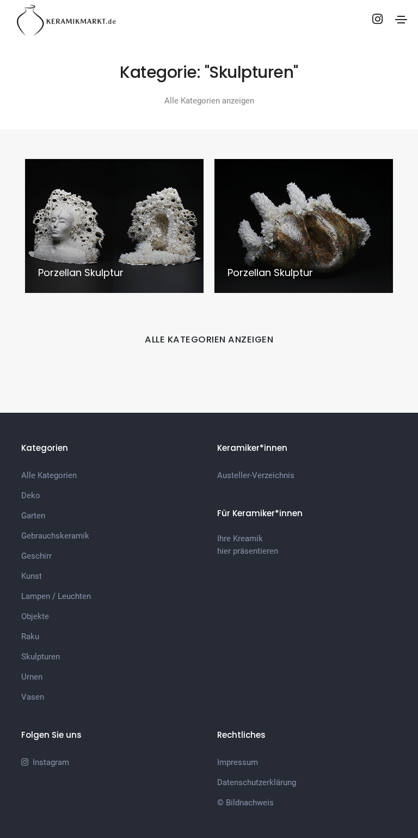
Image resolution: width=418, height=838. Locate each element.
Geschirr (36, 556)
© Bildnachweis (245, 803)
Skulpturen (40, 657)
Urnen (31, 677)
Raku (30, 636)
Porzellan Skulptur (81, 272)
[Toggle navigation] (401, 19)
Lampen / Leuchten (56, 596)
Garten (33, 516)
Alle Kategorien (49, 475)
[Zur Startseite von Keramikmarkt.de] (66, 19)
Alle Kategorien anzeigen (209, 101)
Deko (30, 495)
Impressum (237, 762)
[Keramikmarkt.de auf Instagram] (377, 19)
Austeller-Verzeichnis (255, 475)
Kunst (31, 576)
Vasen (32, 697)
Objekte (35, 616)
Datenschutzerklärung (256, 782)
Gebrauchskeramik (55, 536)
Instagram (48, 762)
